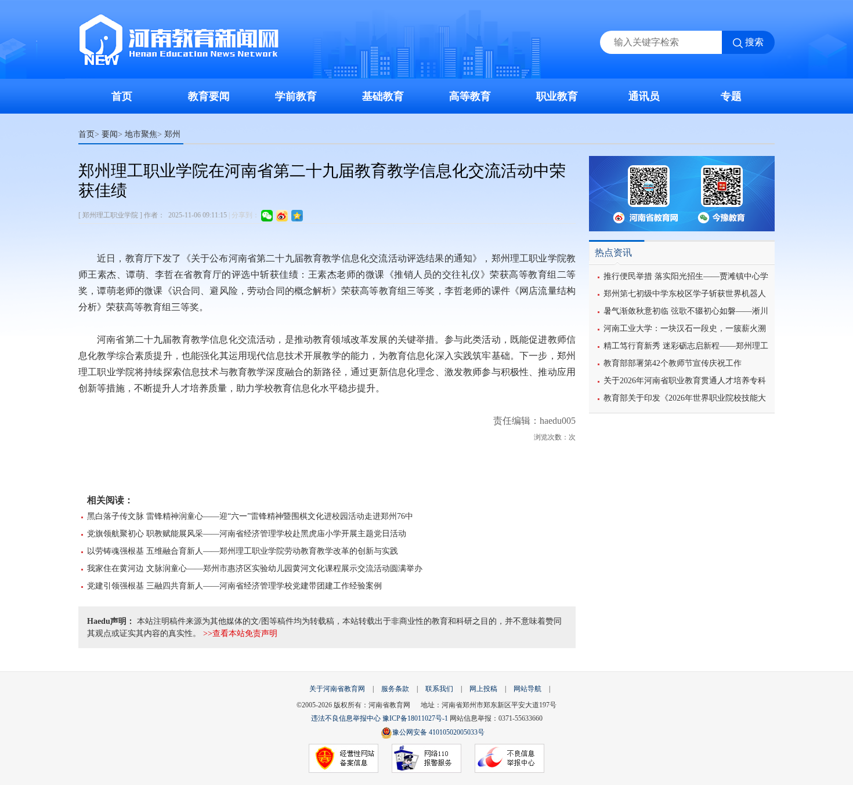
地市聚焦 (141, 134)
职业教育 (557, 96)
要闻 (110, 134)
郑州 (172, 134)
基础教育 (383, 96)
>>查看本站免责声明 (240, 633)
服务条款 (395, 689)
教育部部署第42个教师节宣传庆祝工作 (672, 363)
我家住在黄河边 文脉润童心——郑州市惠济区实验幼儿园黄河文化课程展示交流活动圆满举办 (254, 568)
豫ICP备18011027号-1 (415, 718)
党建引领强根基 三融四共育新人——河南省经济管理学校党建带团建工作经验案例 (234, 586)
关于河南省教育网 (337, 689)
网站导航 (527, 689)
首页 (121, 96)
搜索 (754, 42)
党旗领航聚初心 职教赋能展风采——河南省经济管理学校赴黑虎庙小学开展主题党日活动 (246, 533)
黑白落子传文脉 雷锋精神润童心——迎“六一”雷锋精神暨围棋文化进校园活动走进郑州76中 (250, 516)
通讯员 (644, 96)
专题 (731, 96)
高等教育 (470, 96)
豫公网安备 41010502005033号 (438, 732)
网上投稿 (483, 689)
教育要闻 (209, 96)
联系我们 (439, 689)
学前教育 (296, 96)
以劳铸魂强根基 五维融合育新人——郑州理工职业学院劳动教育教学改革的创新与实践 (242, 551)
